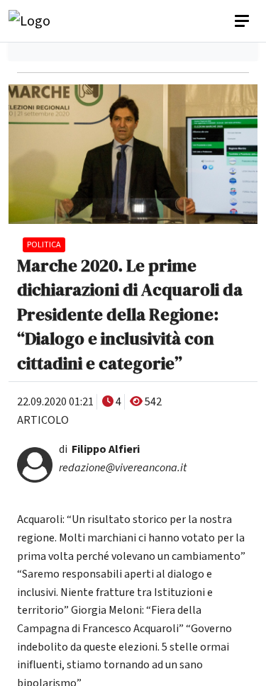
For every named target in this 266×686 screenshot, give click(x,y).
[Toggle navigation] (243, 21)
